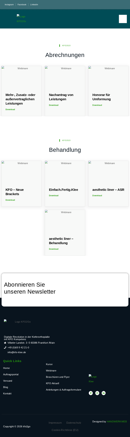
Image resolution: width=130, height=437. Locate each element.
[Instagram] (97, 393)
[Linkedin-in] (104, 393)
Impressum (55, 422)
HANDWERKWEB (117, 421)
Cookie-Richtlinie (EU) (65, 430)
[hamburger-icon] (123, 19)
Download (10, 109)
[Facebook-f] (91, 393)
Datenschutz (73, 422)
